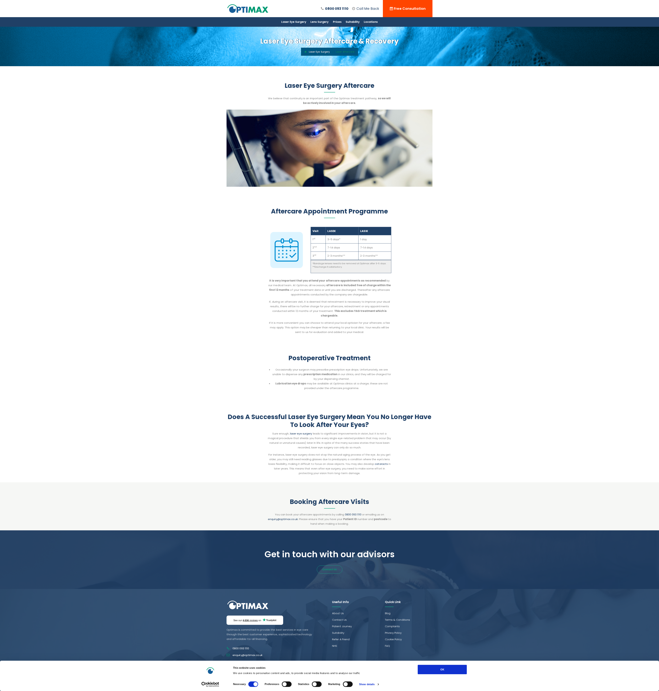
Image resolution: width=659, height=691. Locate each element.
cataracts (381, 464)
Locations (371, 22)
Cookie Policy (393, 639)
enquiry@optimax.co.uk (283, 519)
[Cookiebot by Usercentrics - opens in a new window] (210, 684)
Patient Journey (342, 626)
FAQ (387, 646)
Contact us (329, 569)
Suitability (353, 22)
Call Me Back (367, 8)
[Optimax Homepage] (248, 8)
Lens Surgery (319, 22)
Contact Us (339, 620)
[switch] (287, 684)
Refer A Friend (341, 639)
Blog (387, 613)
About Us (338, 613)
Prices (337, 22)
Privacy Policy (393, 633)
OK (442, 669)
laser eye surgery (301, 433)
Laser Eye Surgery (293, 22)
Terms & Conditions (397, 620)
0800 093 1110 (336, 8)
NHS (334, 646)
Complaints (392, 626)
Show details (367, 684)
